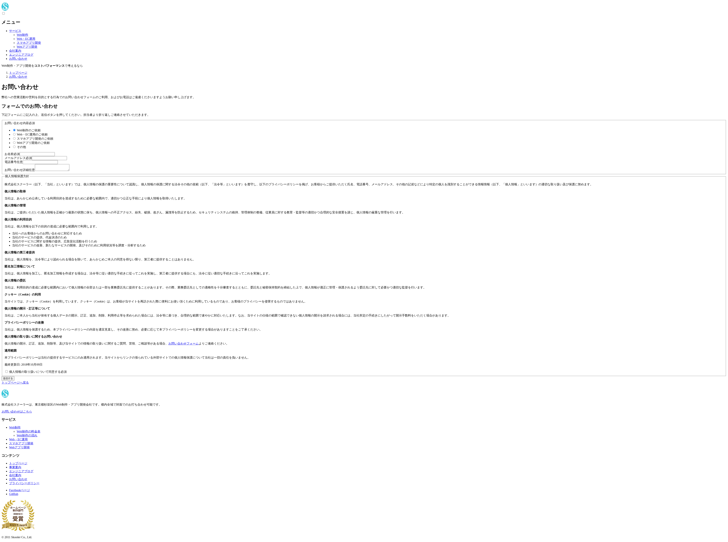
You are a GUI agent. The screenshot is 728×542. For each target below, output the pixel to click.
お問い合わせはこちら (17, 411)
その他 (21, 147)
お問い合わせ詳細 (20, 170)
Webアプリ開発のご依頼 (33, 142)
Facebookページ (19, 490)
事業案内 (15, 467)
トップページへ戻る (15, 382)
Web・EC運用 (26, 38)
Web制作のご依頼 (28, 130)
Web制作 (22, 34)
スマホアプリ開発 (29, 42)
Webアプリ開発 (27, 46)
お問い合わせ (18, 58)
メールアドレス (18, 158)
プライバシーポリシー (24, 483)
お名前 (12, 154)
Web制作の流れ (27, 435)
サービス (15, 30)
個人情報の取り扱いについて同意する (37, 371)
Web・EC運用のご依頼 (32, 134)
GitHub (13, 494)
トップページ (18, 463)
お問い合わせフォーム (183, 343)
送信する (8, 378)
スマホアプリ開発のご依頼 (34, 138)
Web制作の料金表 (28, 431)
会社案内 (15, 50)
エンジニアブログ (21, 54)
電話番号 (14, 162)
